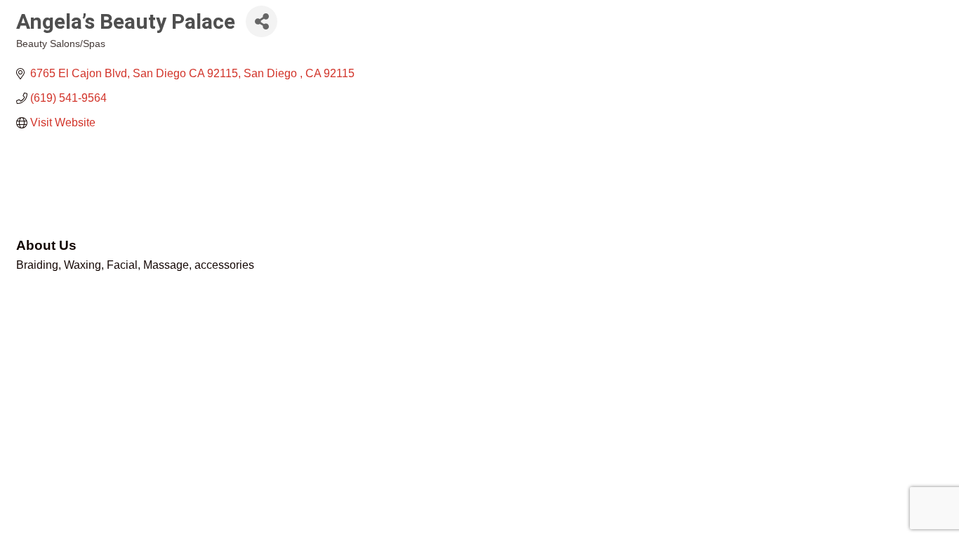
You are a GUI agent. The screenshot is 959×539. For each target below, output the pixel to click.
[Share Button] (261, 21)
